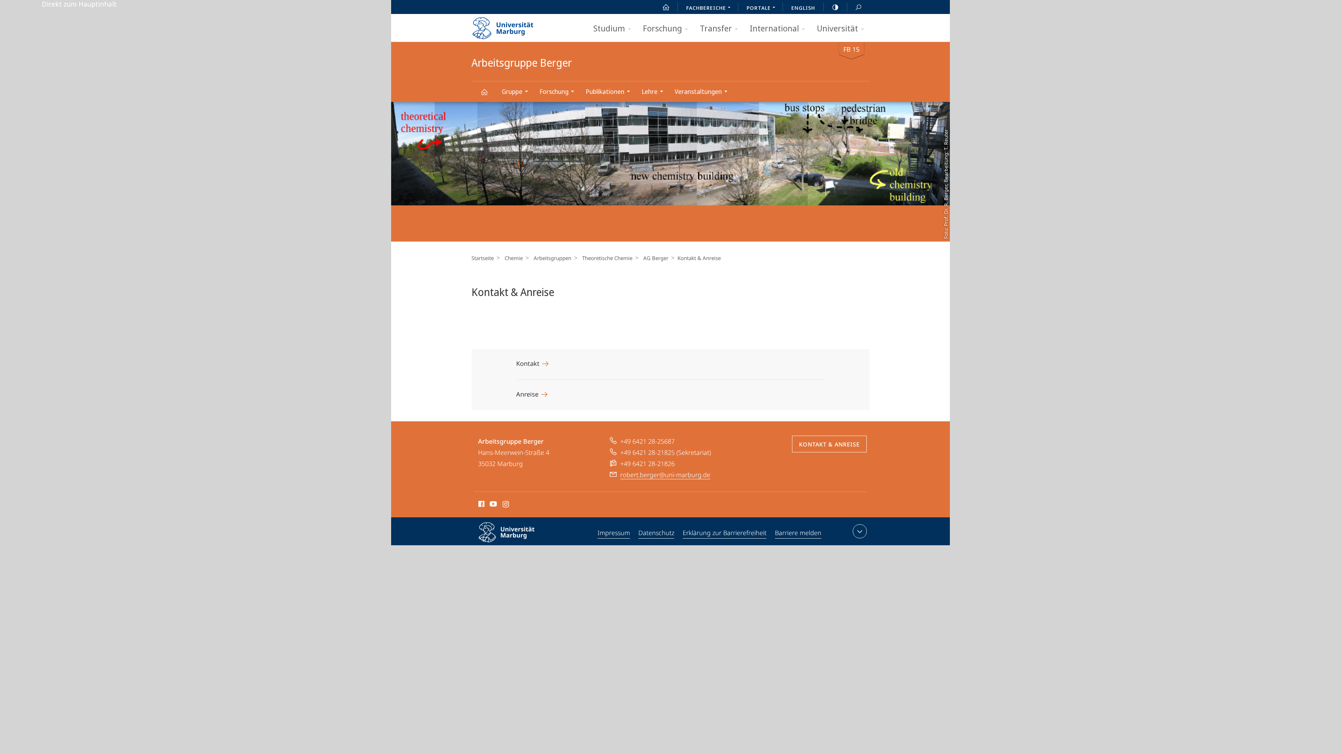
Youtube (492, 505)
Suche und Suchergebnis (858, 7)
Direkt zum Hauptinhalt (79, 4)
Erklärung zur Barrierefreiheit (725, 532)
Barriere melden (798, 532)
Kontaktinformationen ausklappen (860, 531)
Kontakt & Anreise (829, 444)
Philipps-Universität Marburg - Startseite (515, 26)
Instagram (506, 505)
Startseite (482, 257)
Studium (609, 28)
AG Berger (655, 257)
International (774, 28)
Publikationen (605, 91)
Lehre (650, 91)
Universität (837, 28)
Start (665, 7)
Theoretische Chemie (607, 257)
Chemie (514, 257)
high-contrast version (835, 7)
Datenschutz (656, 532)
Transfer (716, 28)
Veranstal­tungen (698, 91)
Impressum (614, 532)
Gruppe (512, 91)
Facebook (480, 505)
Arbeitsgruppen (552, 257)
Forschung (662, 28)
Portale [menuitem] (759, 7)
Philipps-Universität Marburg (518, 544)
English (803, 7)
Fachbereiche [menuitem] (706, 7)
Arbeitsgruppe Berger (484, 91)
